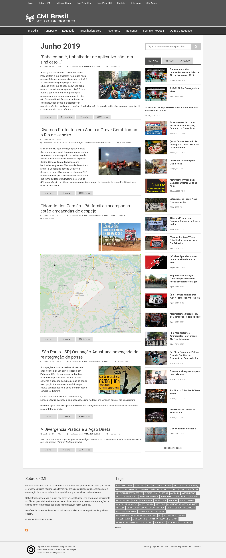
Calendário (136, 3)
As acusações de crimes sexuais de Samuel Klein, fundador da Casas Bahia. (183, 125)
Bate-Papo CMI (104, 3)
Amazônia (174, 493)
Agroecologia (177, 489)
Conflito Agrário (117, 216)
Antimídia (173, 501)
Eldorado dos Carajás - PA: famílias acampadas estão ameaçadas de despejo (85, 208)
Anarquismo (166, 497)
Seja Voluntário (84, 3)
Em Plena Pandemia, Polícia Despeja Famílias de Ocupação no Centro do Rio (184, 355)
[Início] (29, 18)
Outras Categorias (181, 30)
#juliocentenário (124, 486)
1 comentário (66, 117)
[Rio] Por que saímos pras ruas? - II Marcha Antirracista (185, 296)
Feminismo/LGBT (153, 30)
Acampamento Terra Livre (137, 489)
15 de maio (139, 486)
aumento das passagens (127, 523)
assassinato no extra (126, 512)
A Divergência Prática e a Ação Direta (75, 429)
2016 (160, 486)
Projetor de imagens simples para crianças (185, 373)
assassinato (189, 508)
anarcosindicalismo (149, 497)
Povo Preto (113, 30)
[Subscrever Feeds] (68, 530)
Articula (120, 508)
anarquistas (180, 497)
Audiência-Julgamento (159, 519)
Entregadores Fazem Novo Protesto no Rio (183, 200)
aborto (119, 489)
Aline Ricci (163, 493)
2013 (154, 486)
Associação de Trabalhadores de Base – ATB (136, 515)
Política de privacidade (181, 547)
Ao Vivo (119, 504)
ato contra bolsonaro (174, 515)
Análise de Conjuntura (127, 497)
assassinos (144, 512)
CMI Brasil (52, 16)
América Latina (188, 493)
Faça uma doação (160, 547)
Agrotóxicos (192, 489)
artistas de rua (174, 508)
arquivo (185, 61)
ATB (160, 515)
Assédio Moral (158, 512)
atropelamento (140, 519)
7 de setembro (180, 486)
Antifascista (160, 501)
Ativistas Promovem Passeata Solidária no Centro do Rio (185, 221)
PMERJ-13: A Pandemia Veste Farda (185, 392)
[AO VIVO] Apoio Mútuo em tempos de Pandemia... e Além (183, 259)
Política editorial (63, 3)
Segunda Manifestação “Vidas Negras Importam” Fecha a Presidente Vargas (183, 278)
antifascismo (146, 501)
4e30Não (168, 486)
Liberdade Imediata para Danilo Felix (182, 162)
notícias (155, 61)
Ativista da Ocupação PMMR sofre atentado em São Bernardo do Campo (171, 109)
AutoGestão (186, 523)
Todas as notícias (172, 448)
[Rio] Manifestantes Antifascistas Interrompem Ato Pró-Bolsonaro (183, 336)
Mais (117, 527)
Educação (68, 30)
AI (117, 493)
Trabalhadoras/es (90, 30)
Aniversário (193, 497)
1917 (148, 486)
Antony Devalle (187, 501)
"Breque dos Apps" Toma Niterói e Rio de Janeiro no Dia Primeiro (183, 240)
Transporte (50, 30)
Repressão (106, 143)
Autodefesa (173, 523)
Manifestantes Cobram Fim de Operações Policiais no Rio (185, 315)
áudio (175, 519)
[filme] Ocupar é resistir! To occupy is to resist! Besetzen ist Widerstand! (184, 144)
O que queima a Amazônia (183, 428)
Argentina (160, 504)
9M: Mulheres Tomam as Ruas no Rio (182, 411)
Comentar (84, 117)
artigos (169, 61)
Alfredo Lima (151, 493)
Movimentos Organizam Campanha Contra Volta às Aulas (183, 183)
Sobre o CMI (44, 3)
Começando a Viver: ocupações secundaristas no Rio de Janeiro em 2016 (185, 72)
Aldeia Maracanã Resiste (131, 493)
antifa (135, 501)
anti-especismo (123, 501)
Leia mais (51, 117)
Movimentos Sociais (91, 67)
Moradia (33, 30)
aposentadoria (146, 504)
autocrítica (160, 523)
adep (166, 489)
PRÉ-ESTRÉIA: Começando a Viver (184, 90)
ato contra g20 (123, 519)
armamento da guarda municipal (182, 504)
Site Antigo (152, 3)
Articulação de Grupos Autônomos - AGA (145, 508)
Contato (121, 3)
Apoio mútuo (131, 504)
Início (30, 3)
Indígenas (132, 30)
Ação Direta (156, 489)
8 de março (194, 486)
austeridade (146, 523)
